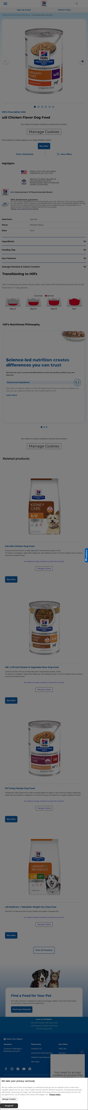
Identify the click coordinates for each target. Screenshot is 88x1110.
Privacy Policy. (55, 1094)
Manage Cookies (9, 1099)
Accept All (9, 1106)
